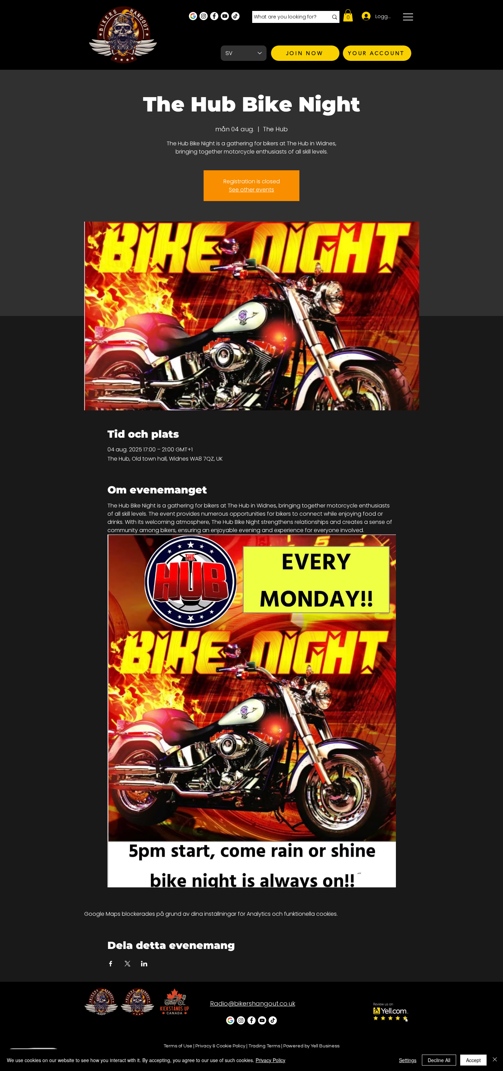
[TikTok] (235, 16)
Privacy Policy (270, 1060)
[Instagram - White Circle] (203, 16)
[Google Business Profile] (193, 16)
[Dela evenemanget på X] (127, 963)
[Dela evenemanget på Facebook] (110, 963)
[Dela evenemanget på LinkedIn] (144, 963)
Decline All (439, 1060)
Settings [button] (407, 1060)
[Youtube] (225, 16)
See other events (251, 190)
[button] (348, 15)
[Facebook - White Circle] (214, 16)
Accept (473, 1060)
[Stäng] (495, 1060)
